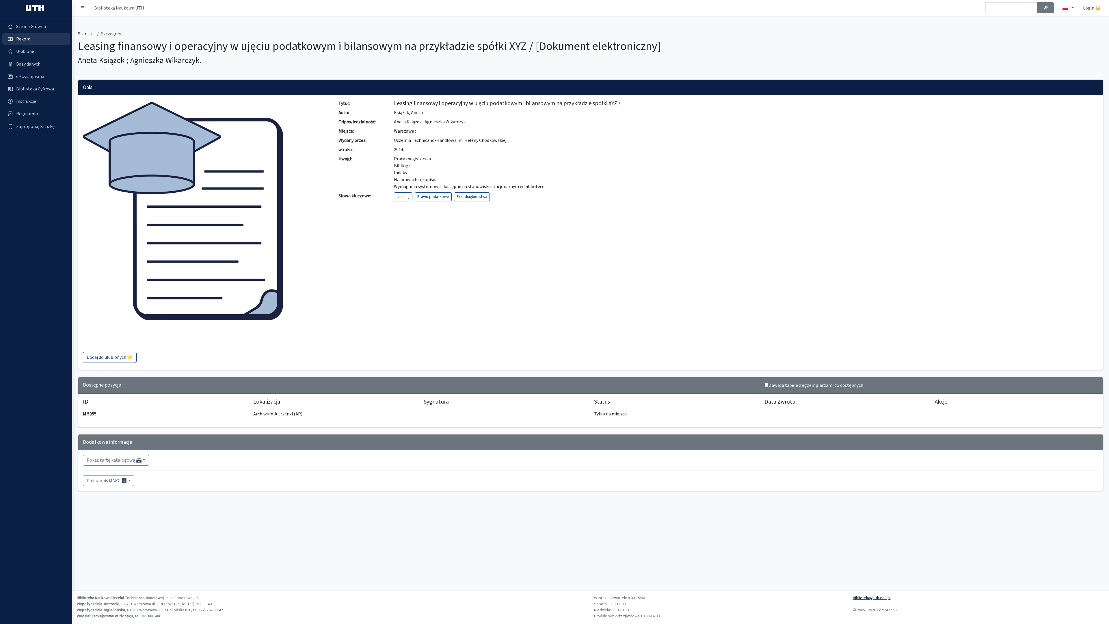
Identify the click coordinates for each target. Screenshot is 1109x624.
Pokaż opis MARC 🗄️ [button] (107, 481)
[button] (83, 8)
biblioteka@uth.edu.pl (872, 598)
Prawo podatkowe (433, 197)
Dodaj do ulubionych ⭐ (110, 357)
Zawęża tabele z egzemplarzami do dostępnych (816, 385)
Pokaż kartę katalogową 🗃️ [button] (114, 460)
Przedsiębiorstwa (472, 197)
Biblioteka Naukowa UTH (119, 8)
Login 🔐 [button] (1092, 8)
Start (83, 34)
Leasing (403, 197)
